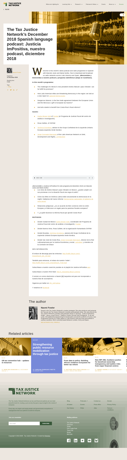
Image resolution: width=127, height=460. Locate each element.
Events (103, 4)
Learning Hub (66, 4)
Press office (97, 404)
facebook (46, 288)
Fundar (55, 116)
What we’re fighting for (52, 4)
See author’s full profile (50, 322)
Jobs (95, 408)
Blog (9, 86)
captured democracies (57, 96)
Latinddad (78, 242)
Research (78, 4)
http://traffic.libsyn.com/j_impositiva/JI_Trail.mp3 (49, 263)
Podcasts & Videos (91, 4)
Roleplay (47, 436)
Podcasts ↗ (84, 401)
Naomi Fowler (17, 72)
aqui (88, 267)
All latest (69, 404)
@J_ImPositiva (54, 283)
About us (111, 4)
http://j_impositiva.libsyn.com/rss (68, 272)
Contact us (97, 401)
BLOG (7, 9)
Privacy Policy (111, 404)
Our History (70, 408)
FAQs (82, 408)
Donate (121, 4)
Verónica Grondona (44, 128)
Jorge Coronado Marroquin (47, 134)
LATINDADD (60, 137)
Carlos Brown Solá (44, 116)
